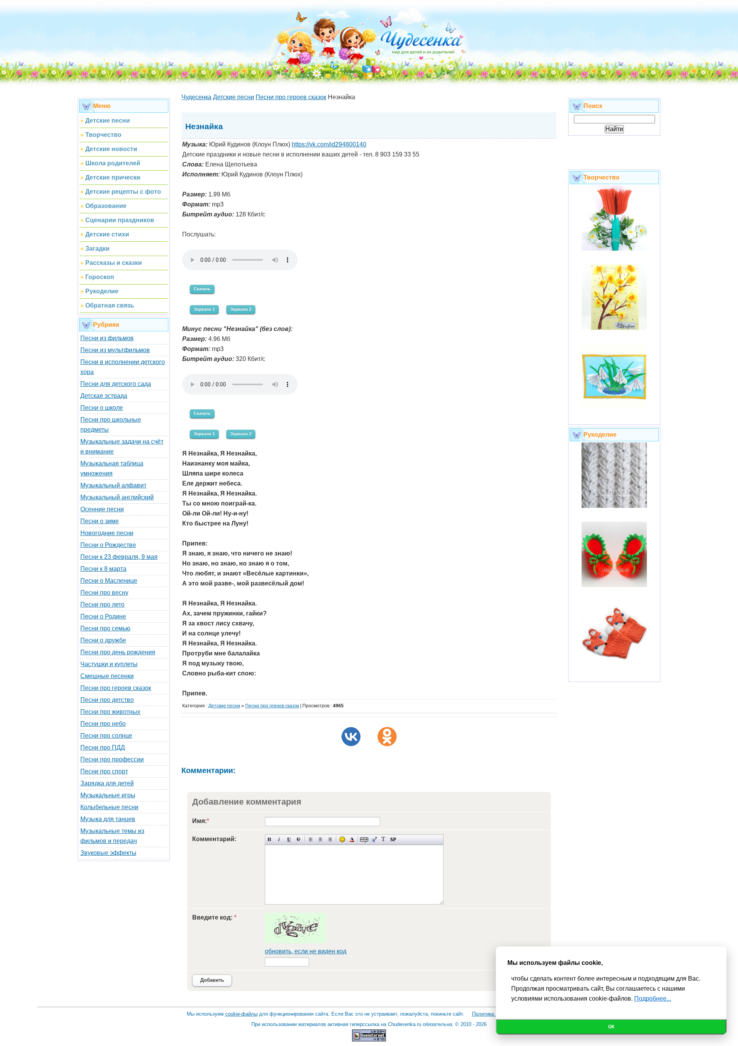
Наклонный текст (279, 839)
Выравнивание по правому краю (330, 839)
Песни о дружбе (103, 640)
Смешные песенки (107, 676)
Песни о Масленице (108, 580)
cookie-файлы (241, 1014)
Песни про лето (102, 604)
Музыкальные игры (107, 795)
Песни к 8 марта (103, 568)
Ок (611, 1026)
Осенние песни (102, 509)
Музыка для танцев (107, 819)
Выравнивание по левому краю (310, 839)
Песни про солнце (106, 735)
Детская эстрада (103, 395)
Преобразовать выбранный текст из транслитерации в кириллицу (383, 839)
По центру (320, 839)
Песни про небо (103, 723)
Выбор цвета (351, 839)
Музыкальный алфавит (113, 485)
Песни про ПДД (102, 747)
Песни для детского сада (115, 384)
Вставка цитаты (373, 839)
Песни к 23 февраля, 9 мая (119, 557)
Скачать (202, 288)
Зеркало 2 (240, 309)
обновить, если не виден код (305, 951)
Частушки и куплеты (109, 664)
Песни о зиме (99, 521)
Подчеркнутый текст (288, 839)
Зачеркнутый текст (298, 839)
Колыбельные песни (109, 807)
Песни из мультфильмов (115, 350)
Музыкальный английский (117, 497)
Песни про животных (110, 711)
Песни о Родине (103, 616)
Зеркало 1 (204, 309)
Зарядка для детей (107, 783)
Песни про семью (105, 628)
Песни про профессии (112, 759)
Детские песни (224, 705)
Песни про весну (104, 592)
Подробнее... (652, 998)
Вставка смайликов (342, 839)
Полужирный (269, 839)
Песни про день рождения (117, 652)
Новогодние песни (106, 533)
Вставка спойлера (393, 839)
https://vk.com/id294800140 (329, 144)
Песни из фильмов (107, 338)
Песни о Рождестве (108, 545)
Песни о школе (101, 407)
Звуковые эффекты (108, 853)
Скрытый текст (364, 839)
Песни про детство (107, 700)
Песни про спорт (104, 771)
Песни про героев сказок (115, 688)
